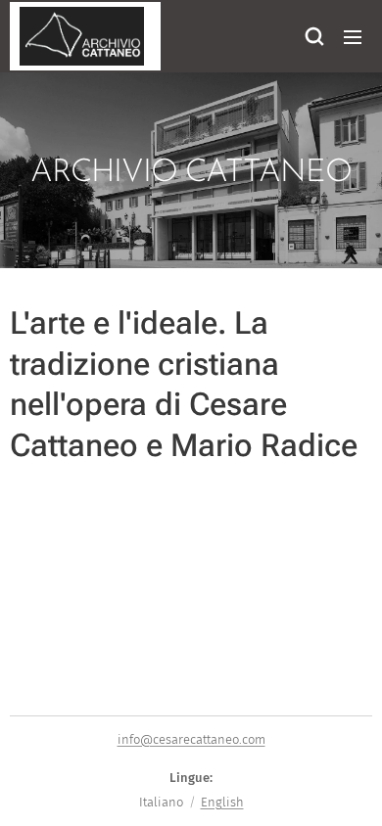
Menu (352, 36)
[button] (313, 36)
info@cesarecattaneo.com (191, 739)
